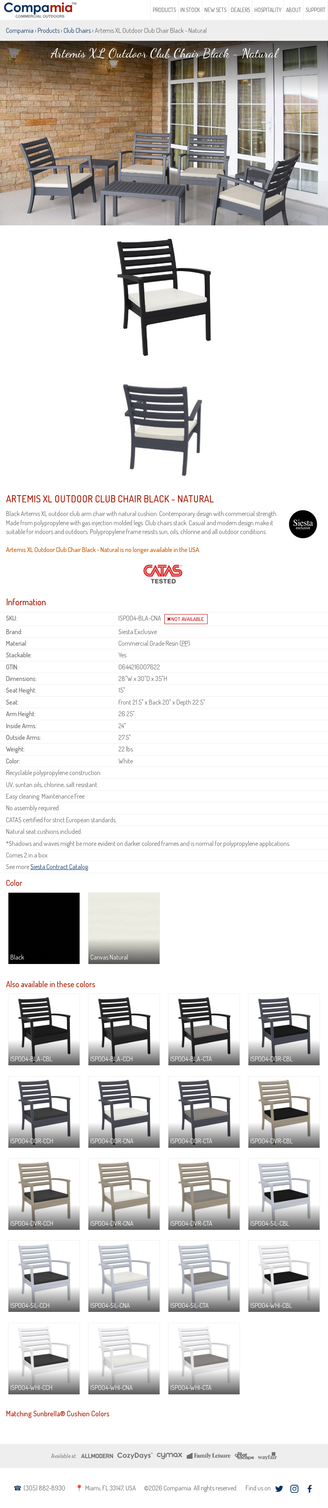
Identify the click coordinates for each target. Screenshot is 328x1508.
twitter (279, 1489)
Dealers (240, 9)
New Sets (215, 9)
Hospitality (268, 9)
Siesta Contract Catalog (59, 867)
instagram (294, 1489)
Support (316, 9)
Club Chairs (77, 30)
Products (164, 9)
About (293, 9)
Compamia (20, 30)
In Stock (190, 9)
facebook (309, 1489)
